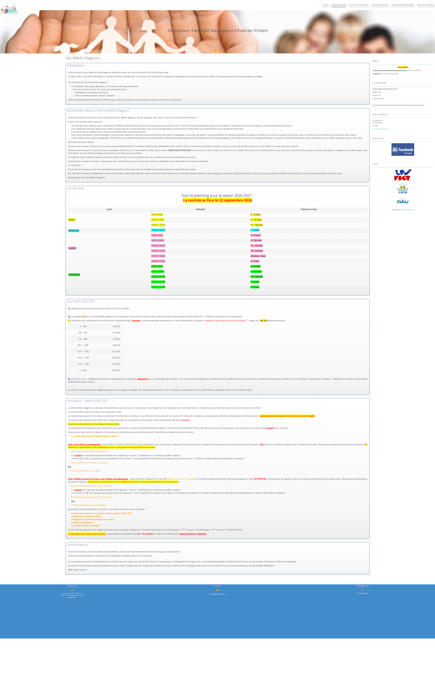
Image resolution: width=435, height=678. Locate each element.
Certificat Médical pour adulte (85, 470)
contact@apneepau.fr (380, 129)
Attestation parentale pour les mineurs (92, 497)
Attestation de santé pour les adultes (89, 462)
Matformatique (409, 210)
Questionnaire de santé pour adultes (89, 451)
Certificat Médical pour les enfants (90, 505)
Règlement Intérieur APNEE (87, 516)
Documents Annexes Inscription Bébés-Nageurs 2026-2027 (102, 513)
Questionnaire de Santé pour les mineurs (91, 485)
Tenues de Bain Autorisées (86, 525)
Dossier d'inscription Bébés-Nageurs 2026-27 (96, 436)
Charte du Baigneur (83, 522)
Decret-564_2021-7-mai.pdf (181, 478)
